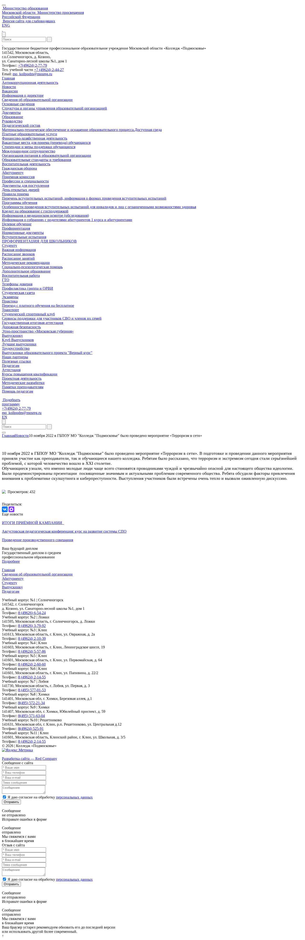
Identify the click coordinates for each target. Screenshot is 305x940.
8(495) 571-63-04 (31, 716)
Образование (12, 117)
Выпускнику (12, 336)
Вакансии (10, 91)
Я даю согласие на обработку (50, 797)
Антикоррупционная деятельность (30, 83)
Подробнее (11, 561)
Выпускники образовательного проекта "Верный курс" (47, 353)
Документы (11, 113)
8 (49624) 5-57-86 (32, 651)
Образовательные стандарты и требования (36, 160)
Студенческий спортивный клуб (28, 314)
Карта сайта (11, 754)
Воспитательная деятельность (26, 164)
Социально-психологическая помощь (32, 267)
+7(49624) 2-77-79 (32, 65)
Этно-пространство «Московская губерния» (38, 331)
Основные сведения (18, 104)
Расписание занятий (18, 258)
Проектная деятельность (21, 378)
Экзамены (10, 297)
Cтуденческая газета (18, 293)
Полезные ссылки (16, 361)
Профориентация (16, 228)
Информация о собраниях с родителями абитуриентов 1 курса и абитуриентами (67, 220)
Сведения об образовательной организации (37, 100)
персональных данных (74, 797)
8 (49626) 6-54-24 (32, 613)
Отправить (11, 802)
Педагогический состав (21, 125)
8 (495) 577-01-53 (32, 690)
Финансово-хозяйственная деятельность (34, 138)
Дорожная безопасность (21, 327)
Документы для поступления (25, 185)
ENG (6, 25)
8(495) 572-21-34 (31, 703)
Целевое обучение (16, 224)
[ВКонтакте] (5, 509)
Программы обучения (19, 203)
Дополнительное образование (26, 271)
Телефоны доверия (17, 284)
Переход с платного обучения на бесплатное (38, 305)
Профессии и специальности (25, 181)
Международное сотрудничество (28, 151)
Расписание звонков (18, 254)
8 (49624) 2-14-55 (32, 677)
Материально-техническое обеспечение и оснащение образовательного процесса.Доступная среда (82, 130)
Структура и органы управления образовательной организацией (54, 108)
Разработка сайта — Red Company (29, 759)
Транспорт (10, 310)
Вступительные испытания (24, 237)
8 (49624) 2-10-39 (32, 639)
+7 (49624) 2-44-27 (49, 70)
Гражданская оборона (19, 168)
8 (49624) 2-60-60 (32, 664)
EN (4, 417)
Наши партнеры (15, 357)
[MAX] (11, 509)
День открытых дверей (20, 190)
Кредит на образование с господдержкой (35, 211)
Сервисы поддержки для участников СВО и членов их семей (52, 318)
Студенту (9, 245)
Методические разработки (23, 383)
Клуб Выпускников (18, 340)
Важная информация (19, 250)
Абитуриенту (13, 173)
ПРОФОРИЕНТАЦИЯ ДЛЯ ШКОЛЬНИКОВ (39, 241)
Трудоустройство (16, 348)
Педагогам (10, 366)
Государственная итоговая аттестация (32, 323)
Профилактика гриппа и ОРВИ (27, 288)
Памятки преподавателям (22, 387)
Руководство (12, 121)
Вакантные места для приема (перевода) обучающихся (46, 143)
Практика (10, 301)
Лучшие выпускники (19, 344)
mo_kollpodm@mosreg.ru (32, 74)
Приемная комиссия (18, 177)
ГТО (5, 280)
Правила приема (15, 194)
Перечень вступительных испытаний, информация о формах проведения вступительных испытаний (84, 198)
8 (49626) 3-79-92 (32, 626)
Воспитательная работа (21, 275)
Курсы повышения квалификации (29, 374)
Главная (8, 78)
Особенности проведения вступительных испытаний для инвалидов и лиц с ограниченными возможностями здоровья (99, 207)
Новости (9, 87)
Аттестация (11, 370)
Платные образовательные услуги (29, 134)
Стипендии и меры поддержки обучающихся (38, 147)
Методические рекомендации (26, 263)
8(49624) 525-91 (31, 729)
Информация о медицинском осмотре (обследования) (45, 215)
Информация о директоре (23, 95)
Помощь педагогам (17, 391)
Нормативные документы (23, 233)
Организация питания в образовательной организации (46, 155)
